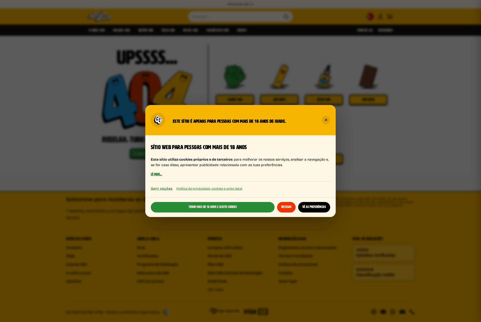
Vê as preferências (314, 207)
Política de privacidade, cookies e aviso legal (209, 188)
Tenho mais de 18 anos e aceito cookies (213, 207)
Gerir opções (161, 188)
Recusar (286, 207)
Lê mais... (156, 174)
